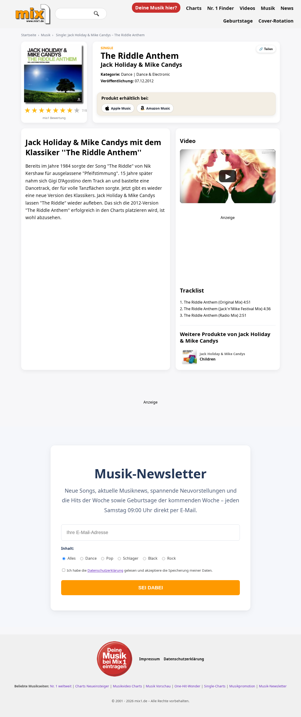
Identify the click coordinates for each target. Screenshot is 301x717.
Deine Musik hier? (156, 7)
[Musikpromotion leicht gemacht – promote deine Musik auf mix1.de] (114, 659)
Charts (194, 8)
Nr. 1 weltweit (61, 686)
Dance (91, 558)
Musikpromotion (242, 686)
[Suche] (96, 13)
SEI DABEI (150, 587)
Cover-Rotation (275, 21)
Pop (109, 558)
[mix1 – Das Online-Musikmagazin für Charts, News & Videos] (31, 11)
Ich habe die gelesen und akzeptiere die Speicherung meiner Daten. (139, 570)
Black (153, 558)
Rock (171, 558)
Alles (71, 558)
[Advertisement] (227, 249)
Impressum (149, 659)
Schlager (131, 558)
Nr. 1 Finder (220, 8)
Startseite (28, 35)
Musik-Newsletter (273, 686)
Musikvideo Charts (128, 686)
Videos (247, 8)
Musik (268, 8)
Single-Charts (215, 686)
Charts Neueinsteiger (92, 686)
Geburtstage (238, 21)
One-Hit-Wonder (187, 686)
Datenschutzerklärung (105, 570)
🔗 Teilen (266, 49)
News (287, 8)
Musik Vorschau (159, 686)
